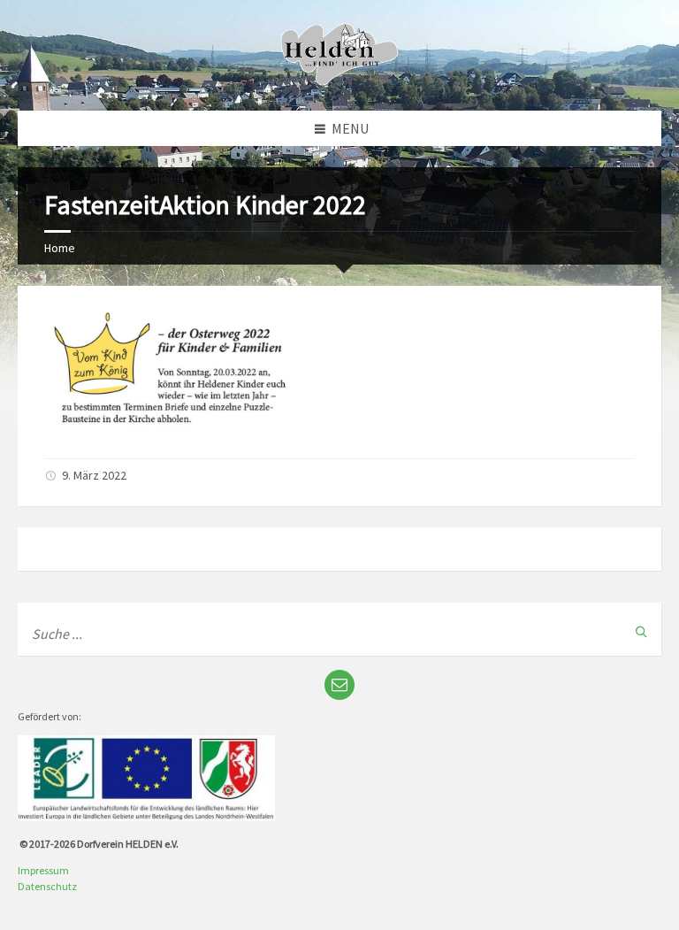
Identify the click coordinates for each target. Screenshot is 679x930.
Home (59, 248)
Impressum (43, 870)
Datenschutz (47, 886)
